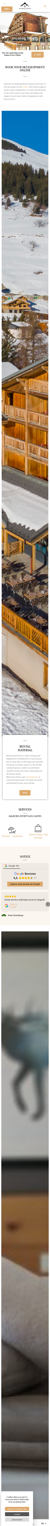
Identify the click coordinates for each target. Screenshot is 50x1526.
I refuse (17, 1514)
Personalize (17, 1519)
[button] (4, 3)
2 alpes (25, 87)
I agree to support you (17, 1509)
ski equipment (32, 777)
